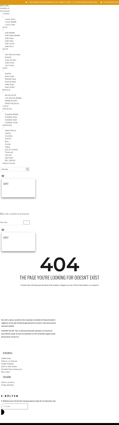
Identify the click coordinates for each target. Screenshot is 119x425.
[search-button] (26, 222)
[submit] (2, 412)
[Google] (8, 343)
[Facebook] (5, 343)
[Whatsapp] (11, 343)
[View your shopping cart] (3, 178)
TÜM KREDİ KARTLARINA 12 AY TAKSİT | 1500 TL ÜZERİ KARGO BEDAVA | (59, 2)
